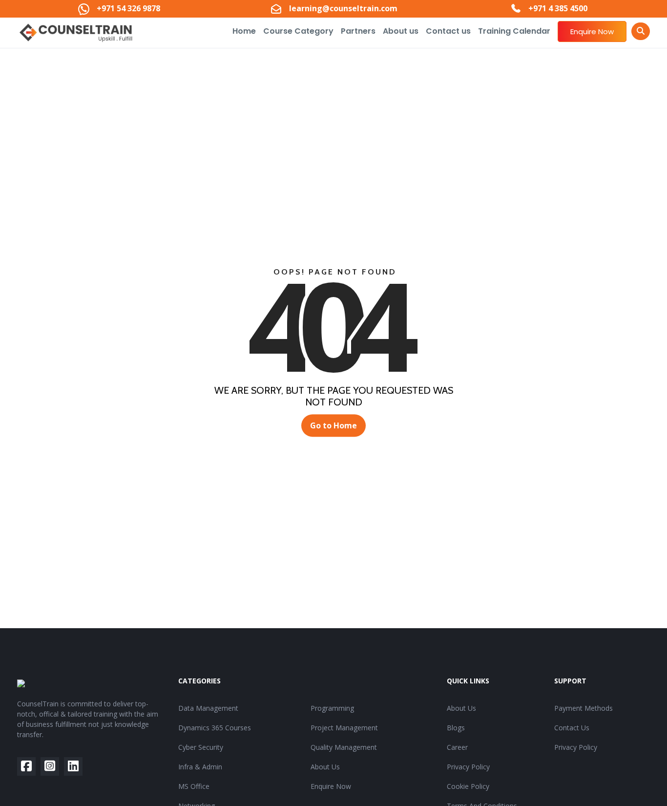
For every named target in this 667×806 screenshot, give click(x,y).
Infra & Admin (200, 766)
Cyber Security (200, 747)
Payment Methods (583, 708)
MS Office (193, 786)
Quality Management (344, 747)
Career (457, 747)
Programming (332, 708)
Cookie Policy (468, 786)
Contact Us (571, 727)
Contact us (448, 31)
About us (400, 31)
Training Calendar (514, 31)
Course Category (298, 31)
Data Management (208, 708)
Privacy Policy (468, 766)
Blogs (456, 727)
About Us (325, 766)
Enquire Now (592, 31)
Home (244, 31)
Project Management (344, 727)
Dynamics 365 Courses (214, 727)
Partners (358, 31)
